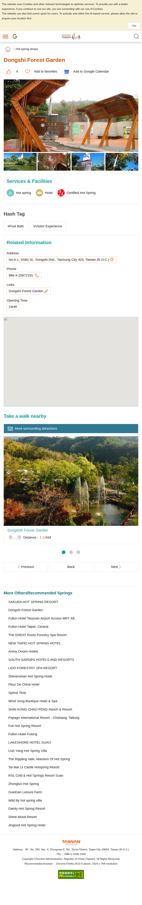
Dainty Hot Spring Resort (26, 808)
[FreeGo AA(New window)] (71, 878)
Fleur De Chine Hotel (23, 684)
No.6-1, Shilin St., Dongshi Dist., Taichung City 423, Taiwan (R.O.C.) (59, 260)
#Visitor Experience (47, 226)
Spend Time (17, 693)
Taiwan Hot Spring (71, 36)
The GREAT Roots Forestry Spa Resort (37, 635)
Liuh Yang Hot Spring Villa (27, 751)
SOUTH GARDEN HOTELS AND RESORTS (41, 660)
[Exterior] (88, 162)
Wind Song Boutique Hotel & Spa (32, 701)
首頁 (8, 49)
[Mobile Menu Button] (5, 36)
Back (71, 567)
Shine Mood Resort (22, 817)
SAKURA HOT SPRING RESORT (33, 602)
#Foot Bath (16, 226)
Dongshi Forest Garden (26, 291)
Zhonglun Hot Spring (23, 784)
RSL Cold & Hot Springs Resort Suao (35, 775)
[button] (63, 552)
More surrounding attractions (36, 428)
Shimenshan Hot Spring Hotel (30, 676)
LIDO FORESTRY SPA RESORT (32, 668)
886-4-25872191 (21, 275)
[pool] (20, 162)
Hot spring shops (27, 49)
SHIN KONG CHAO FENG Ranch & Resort (40, 709)
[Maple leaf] (121, 162)
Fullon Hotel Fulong (22, 734)
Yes (134, 25)
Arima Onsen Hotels (23, 651)
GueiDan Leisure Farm (25, 792)
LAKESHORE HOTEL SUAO (29, 742)
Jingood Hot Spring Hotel (26, 825)
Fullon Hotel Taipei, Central (28, 627)
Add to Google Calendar (91, 71)
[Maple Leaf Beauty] (54, 162)
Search (136, 36)
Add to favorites (45, 71)
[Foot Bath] (71, 115)
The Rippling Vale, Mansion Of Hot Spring (39, 759)
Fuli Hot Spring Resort (24, 726)
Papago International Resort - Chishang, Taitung (43, 718)
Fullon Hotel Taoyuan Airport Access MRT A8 (41, 618)
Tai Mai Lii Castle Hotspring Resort (33, 767)
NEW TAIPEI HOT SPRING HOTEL (34, 643)
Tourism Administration (71, 842)
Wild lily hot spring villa (25, 800)
